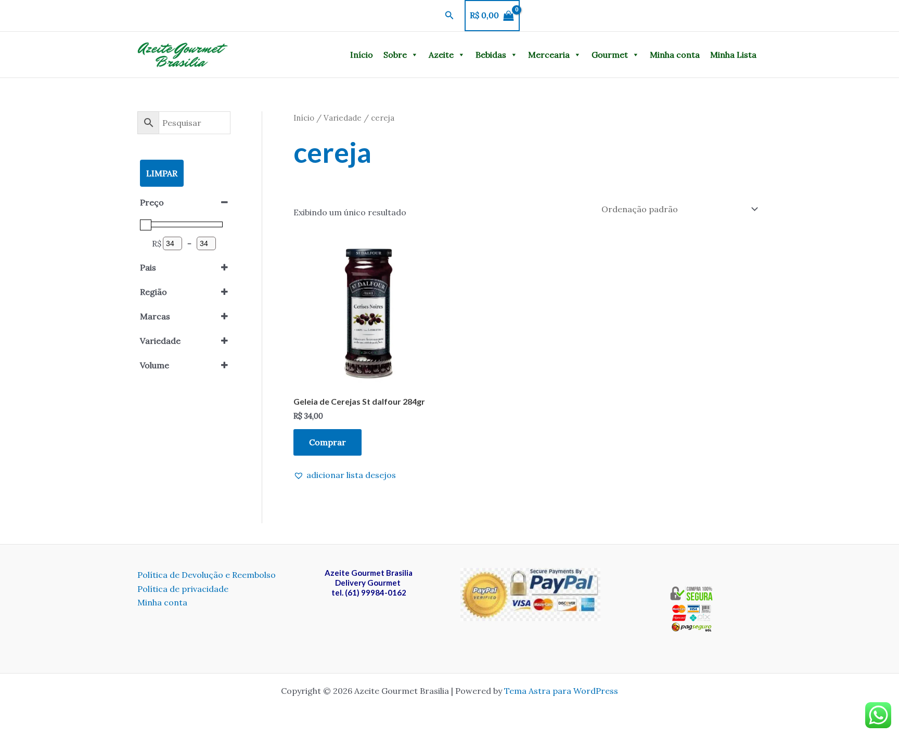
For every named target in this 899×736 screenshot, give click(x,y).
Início (361, 54)
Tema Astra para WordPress (561, 691)
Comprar (327, 442)
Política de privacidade (182, 589)
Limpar (161, 173)
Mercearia (549, 54)
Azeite (441, 54)
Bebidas (491, 54)
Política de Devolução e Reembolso (206, 575)
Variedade (343, 118)
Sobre (395, 54)
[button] (449, 15)
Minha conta (675, 54)
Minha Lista (733, 54)
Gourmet (610, 54)
